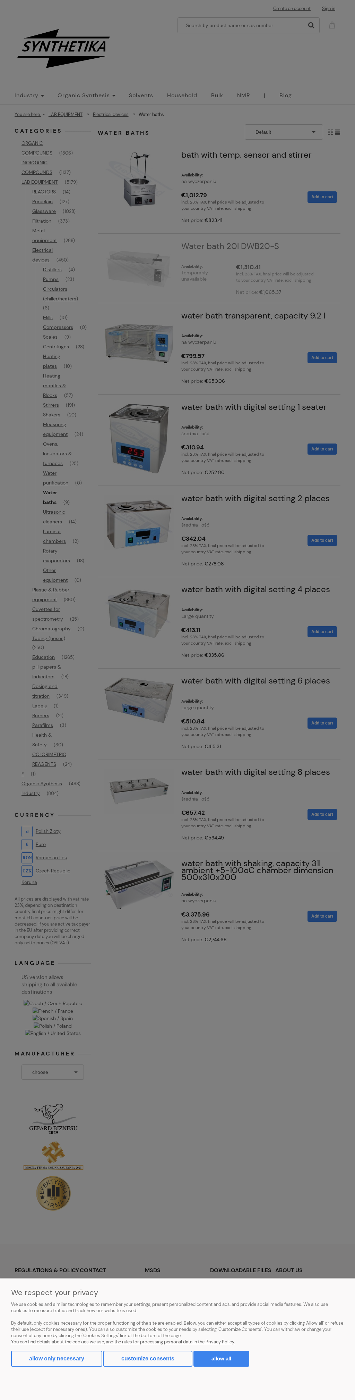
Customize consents (147, 1358)
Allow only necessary (56, 1358)
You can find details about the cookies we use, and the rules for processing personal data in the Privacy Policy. (123, 1342)
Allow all (221, 1358)
